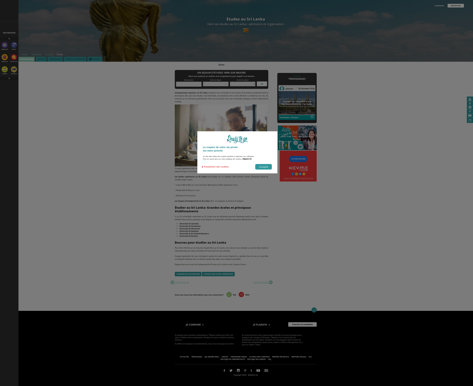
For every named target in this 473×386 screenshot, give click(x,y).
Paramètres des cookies (216, 167)
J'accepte (263, 166)
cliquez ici (247, 159)
